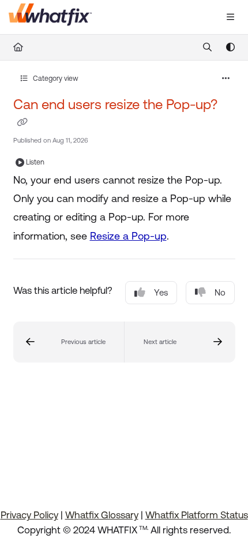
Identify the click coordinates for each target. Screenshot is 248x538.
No (220, 292)
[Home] (50, 17)
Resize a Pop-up (128, 236)
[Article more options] (226, 78)
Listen (35, 162)
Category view (54, 78)
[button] (69, 342)
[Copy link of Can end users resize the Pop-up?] (22, 122)
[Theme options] (230, 47)
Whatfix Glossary (101, 515)
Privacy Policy (29, 515)
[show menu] (230, 17)
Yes (161, 292)
